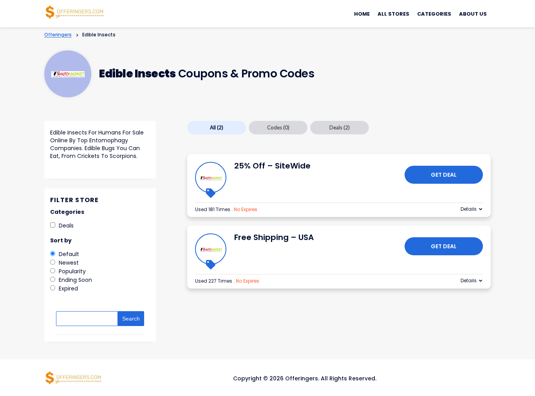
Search (131, 318)
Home (362, 14)
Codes (278, 127)
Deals (339, 127)
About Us (473, 14)
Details (469, 209)
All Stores (393, 14)
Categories (434, 14)
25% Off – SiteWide (272, 165)
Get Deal (444, 175)
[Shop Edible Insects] (68, 74)
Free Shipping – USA (274, 237)
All (216, 127)
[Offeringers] (74, 11)
